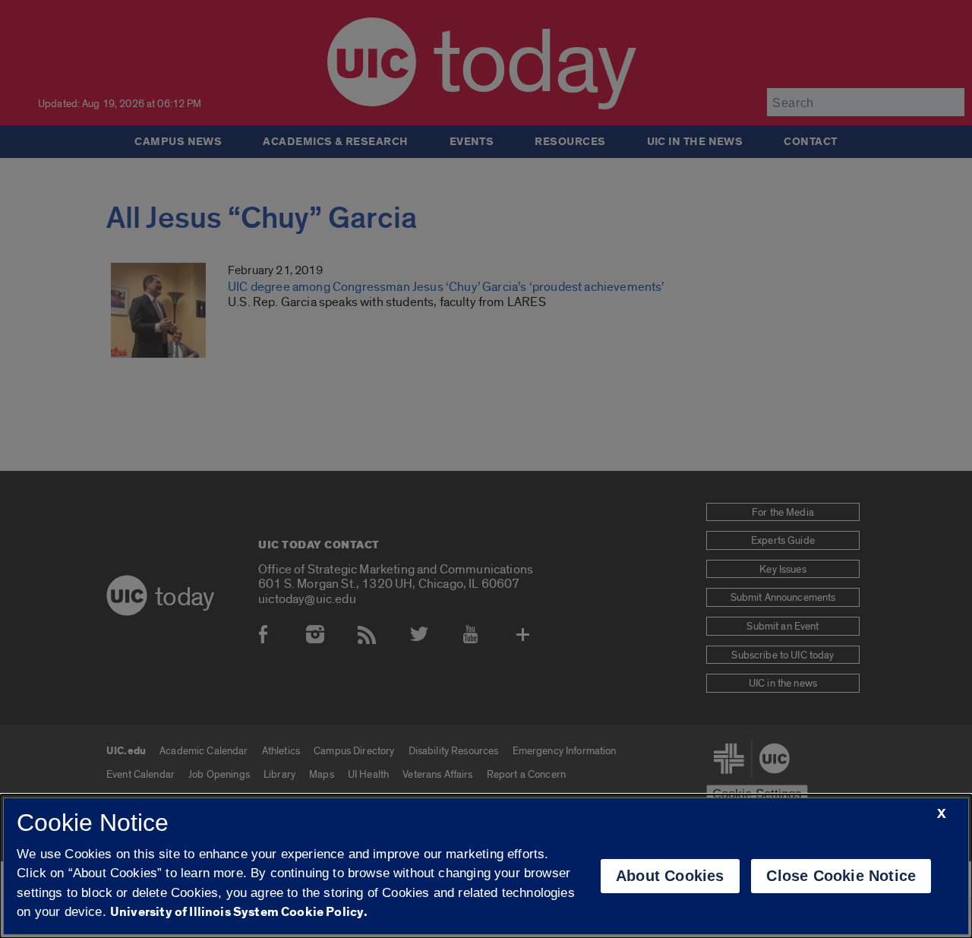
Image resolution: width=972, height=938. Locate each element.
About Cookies (670, 875)
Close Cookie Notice (841, 875)
